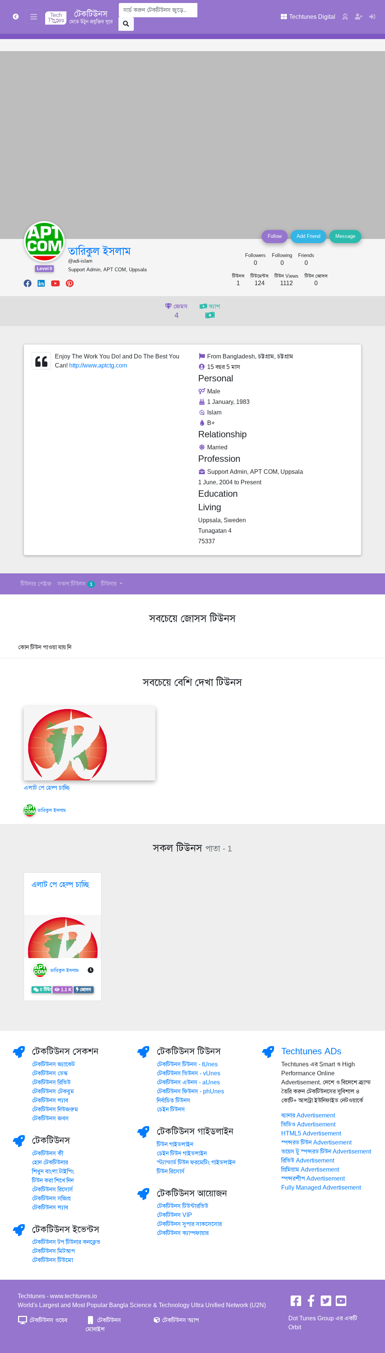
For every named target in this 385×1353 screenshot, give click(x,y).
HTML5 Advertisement (311, 1133)
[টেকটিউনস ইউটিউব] (341, 1303)
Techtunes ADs (311, 1051)
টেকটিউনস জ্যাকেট (53, 1064)
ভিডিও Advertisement (308, 1124)
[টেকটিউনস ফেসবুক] (295, 1303)
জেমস (180, 311)
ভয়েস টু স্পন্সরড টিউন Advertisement (326, 1151)
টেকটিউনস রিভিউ (51, 1082)
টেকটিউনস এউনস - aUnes (188, 1082)
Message (345, 236)
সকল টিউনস (75, 584)
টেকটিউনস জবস (50, 1118)
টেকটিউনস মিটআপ (53, 1251)
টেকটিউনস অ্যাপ (180, 1320)
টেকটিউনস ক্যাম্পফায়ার (183, 1233)
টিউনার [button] (109, 584)
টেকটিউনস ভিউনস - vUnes (188, 1073)
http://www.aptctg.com (98, 365)
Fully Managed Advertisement (321, 1187)
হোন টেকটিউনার (50, 1162)
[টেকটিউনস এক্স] (325, 1303)
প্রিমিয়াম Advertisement (310, 1169)
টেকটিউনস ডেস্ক (50, 1073)
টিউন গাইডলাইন (175, 1144)
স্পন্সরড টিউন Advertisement (316, 1142)
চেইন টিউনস (171, 1109)
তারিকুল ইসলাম (99, 251)
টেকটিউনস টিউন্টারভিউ (182, 1206)
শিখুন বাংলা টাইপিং (53, 1171)
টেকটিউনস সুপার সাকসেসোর (189, 1224)
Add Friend (308, 236)
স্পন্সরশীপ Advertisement (313, 1178)
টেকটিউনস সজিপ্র (51, 1198)
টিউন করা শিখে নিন (53, 1180)
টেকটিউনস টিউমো (52, 1260)
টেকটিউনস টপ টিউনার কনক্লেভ (66, 1242)
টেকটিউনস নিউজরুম (55, 1109)
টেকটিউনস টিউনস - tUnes (187, 1064)
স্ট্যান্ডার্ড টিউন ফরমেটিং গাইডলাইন (196, 1162)
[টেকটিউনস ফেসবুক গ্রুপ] (310, 1303)
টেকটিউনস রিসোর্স (52, 1189)
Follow (275, 236)
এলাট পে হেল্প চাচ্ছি (47, 788)
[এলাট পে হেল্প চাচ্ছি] (67, 747)
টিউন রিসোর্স (171, 1171)
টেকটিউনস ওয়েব (47, 1320)
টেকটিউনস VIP (174, 1215)
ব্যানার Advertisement (308, 1115)
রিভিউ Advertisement (307, 1160)
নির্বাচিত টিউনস (173, 1100)
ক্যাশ (213, 306)
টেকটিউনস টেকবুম (53, 1091)
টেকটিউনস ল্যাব (50, 1100)
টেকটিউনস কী (48, 1153)
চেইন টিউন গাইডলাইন (182, 1153)
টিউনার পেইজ (36, 584)
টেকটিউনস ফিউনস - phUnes (190, 1091)
